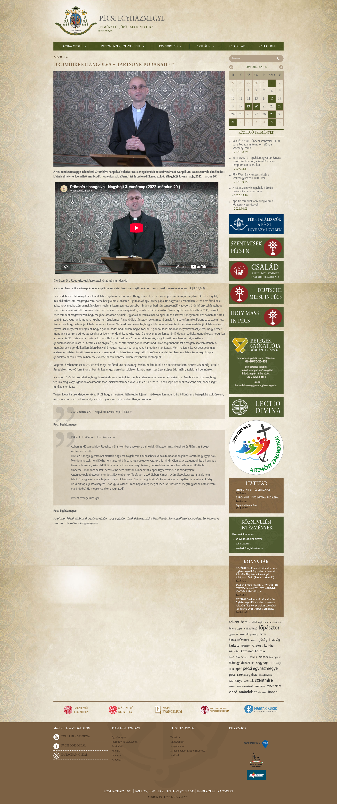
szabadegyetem (265, 675)
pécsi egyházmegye (260, 668)
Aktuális (203, 46)
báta (244, 622)
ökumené (262, 692)
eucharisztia (275, 622)
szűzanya (260, 686)
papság (275, 663)
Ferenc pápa (235, 628)
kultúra (269, 645)
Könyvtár (256, 562)
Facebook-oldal (73, 746)
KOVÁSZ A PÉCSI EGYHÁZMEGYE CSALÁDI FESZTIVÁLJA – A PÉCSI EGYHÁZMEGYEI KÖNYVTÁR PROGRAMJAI (257, 588)
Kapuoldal (267, 46)
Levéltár (256, 484)
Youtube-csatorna (75, 736)
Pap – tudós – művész (247, 505)
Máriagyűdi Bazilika (241, 663)
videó (233, 692)
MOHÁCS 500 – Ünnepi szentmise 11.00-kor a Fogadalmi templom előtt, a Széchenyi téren (256, 145)
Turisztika (175, 737)
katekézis (257, 645)
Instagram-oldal (74, 755)
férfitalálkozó (250, 628)
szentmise (264, 680)
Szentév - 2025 (235, 687)
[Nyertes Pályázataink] (256, 744)
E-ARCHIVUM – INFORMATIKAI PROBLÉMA (257, 497)
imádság (274, 640)
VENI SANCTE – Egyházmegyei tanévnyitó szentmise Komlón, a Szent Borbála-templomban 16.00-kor (256, 161)
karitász (234, 645)
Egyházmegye (72, 46)
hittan (263, 634)
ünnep (273, 692)
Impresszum (206, 791)
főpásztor (269, 628)
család (253, 622)
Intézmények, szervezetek (120, 46)
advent (234, 622)
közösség (247, 651)
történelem (274, 686)
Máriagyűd (274, 657)
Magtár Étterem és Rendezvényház (187, 751)
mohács (263, 657)
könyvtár (234, 651)
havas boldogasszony (249, 634)
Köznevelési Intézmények (256, 525)
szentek (249, 681)
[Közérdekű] (256, 775)
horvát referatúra (239, 640)
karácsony (245, 646)
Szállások (174, 755)
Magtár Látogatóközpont (238, 657)
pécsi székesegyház (243, 675)
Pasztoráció (168, 46)
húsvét (253, 640)
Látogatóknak (177, 742)
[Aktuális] (109, 21)
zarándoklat (248, 692)
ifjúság (262, 640)
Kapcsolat (237, 46)
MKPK (253, 657)
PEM (231, 669)
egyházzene (263, 622)
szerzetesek (248, 686)
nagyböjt (262, 663)
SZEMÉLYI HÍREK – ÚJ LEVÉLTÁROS (253, 489)
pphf (238, 669)
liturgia (260, 651)
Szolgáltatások (177, 746)
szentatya (235, 681)
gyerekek (233, 634)
